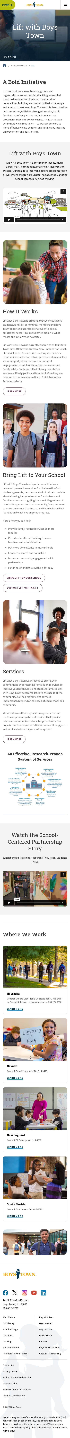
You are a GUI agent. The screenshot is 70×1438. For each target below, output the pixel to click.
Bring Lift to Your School (24, 578)
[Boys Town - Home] (34, 4)
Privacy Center (10, 1371)
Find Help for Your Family (15, 1353)
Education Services (19, 65)
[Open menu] (65, 4)
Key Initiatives (46, 1317)
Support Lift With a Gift (22, 588)
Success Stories (11, 1347)
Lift (32, 65)
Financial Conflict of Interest (17, 1389)
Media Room (45, 1335)
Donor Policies (10, 1383)
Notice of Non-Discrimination (17, 1377)
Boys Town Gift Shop (49, 1347)
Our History (8, 1323)
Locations (8, 1335)
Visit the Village (10, 1329)
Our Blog (7, 1341)
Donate (7, 5)
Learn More (14, 391)
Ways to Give (45, 1329)
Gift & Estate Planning (50, 1353)
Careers (43, 1341)
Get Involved (45, 1323)
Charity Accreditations (14, 1395)
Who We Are (9, 1317)
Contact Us (8, 1365)
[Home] (5, 65)
